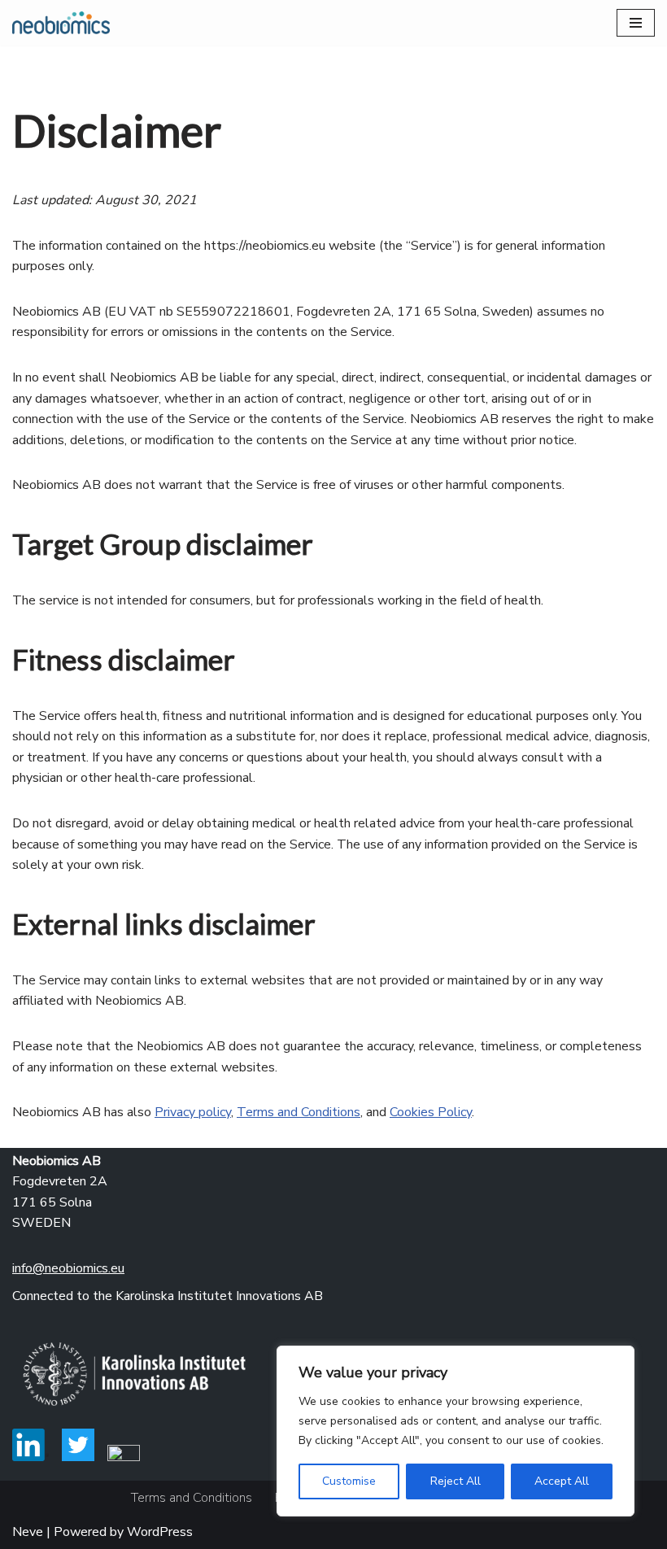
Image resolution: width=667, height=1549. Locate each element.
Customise (349, 1481)
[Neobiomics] (61, 22)
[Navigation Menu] (636, 23)
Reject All (455, 1481)
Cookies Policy (431, 1112)
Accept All (561, 1481)
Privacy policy (193, 1112)
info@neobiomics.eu (68, 1268)
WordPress (160, 1532)
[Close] (617, 1359)
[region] (455, 1431)
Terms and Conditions (298, 1112)
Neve (27, 1532)
